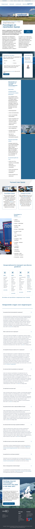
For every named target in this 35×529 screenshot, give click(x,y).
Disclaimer (16, 526)
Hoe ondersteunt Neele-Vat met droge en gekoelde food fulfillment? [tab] (14, 424)
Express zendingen (15, 497)
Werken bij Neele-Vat (21, 520)
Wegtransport (8, 21)
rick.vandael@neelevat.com (30, 62)
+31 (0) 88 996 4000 (29, 513)
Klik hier (11, 201)
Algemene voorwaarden (10, 526)
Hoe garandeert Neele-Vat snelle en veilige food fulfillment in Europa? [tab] (14, 406)
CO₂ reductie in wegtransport (10, 364)
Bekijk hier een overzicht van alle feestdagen (23, 471)
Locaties (19, 516)
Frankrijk (28, 297)
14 (28, 492)
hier (11, 326)
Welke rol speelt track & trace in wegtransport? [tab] (10, 331)
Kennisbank (20, 518)
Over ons (19, 515)
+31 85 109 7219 (28, 61)
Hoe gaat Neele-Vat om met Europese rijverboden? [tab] (11, 454)
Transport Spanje (13, 21)
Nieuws (19, 517)
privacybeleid (12, 71)
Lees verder (13, 293)
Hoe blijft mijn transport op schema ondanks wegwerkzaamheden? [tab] (13, 441)
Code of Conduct (26, 526)
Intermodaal (5, 497)
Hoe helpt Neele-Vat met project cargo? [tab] (9, 388)
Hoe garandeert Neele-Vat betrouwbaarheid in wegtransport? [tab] (13, 312)
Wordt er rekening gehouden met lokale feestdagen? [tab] (11, 465)
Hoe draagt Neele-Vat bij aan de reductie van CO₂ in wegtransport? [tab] (13, 349)
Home (4, 21)
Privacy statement (21, 526)
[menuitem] (28, 0)
